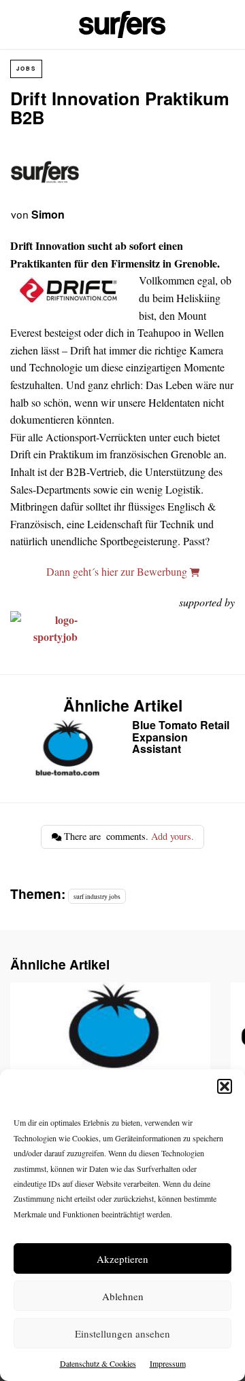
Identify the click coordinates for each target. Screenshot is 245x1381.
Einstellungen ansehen (122, 1333)
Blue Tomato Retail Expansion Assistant (121, 750)
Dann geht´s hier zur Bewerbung (118, 571)
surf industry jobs (97, 896)
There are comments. (127, 836)
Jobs (26, 68)
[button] (224, 1086)
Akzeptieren (122, 1259)
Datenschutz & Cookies (98, 1363)
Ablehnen (123, 1296)
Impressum (168, 1363)
